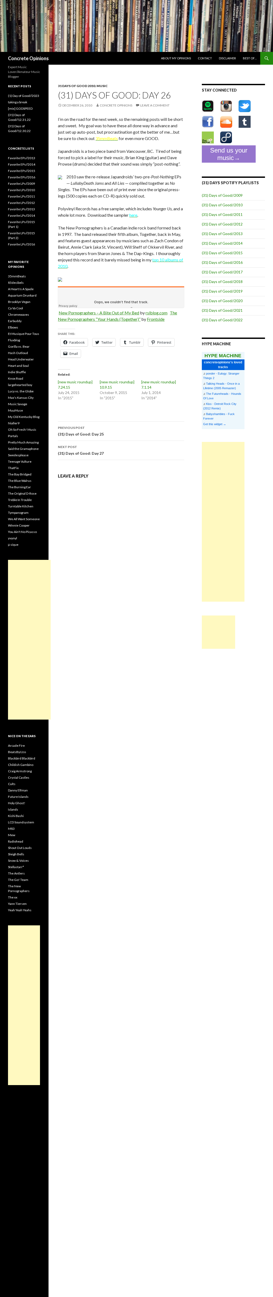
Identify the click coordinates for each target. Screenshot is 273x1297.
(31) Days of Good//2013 (222, 233)
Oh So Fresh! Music (22, 430)
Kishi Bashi (16, 816)
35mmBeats (17, 276)
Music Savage (17, 404)
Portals (13, 436)
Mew (11, 835)
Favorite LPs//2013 (21, 209)
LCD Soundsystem (21, 822)
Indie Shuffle (17, 372)
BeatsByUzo (17, 752)
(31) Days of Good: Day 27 (81, 450)
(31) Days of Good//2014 (222, 243)
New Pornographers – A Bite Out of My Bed (99, 312)
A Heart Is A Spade (21, 289)
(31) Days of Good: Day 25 (81, 431)
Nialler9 (13, 423)
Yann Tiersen (17, 904)
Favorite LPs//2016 (21, 244)
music (102, 86)
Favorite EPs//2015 (21, 171)
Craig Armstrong (20, 771)
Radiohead (15, 841)
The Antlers (16, 873)
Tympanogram (18, 513)
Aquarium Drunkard (22, 295)
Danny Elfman (18, 790)
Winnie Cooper (19, 525)
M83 (11, 829)
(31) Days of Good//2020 (222, 300)
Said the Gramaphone (23, 449)
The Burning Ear (19, 487)
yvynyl (12, 538)
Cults (11, 784)
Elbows (13, 327)
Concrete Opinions (28, 58)
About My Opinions (176, 58)
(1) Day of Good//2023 (23, 96)
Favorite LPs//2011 (21, 196)
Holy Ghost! (16, 803)
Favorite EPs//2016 (21, 177)
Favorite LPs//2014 (21, 215)
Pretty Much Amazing (23, 442)
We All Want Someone (24, 519)
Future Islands (18, 797)
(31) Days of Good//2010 (222, 205)
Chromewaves (18, 315)
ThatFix (13, 468)
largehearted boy (20, 385)
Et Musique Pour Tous (23, 334)
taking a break (17, 102)
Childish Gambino (20, 765)
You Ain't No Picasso (22, 532)
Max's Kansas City (21, 398)
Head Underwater (21, 359)
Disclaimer (227, 58)
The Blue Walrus (19, 481)
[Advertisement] (223, 522)
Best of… (250, 58)
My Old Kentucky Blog (23, 417)
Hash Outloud (18, 353)
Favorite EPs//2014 (21, 164)
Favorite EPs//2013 (21, 158)
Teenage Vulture (19, 461)
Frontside (155, 319)
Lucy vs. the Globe (21, 391)
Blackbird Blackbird (21, 758)
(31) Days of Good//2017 (222, 272)
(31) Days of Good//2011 (222, 214)
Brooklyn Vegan (19, 302)
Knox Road (15, 378)
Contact (205, 58)
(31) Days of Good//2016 (222, 262)
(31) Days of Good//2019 (222, 291)
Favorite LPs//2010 (21, 190)
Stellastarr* (16, 867)
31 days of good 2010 (76, 86)
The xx (12, 897)
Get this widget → (214, 424)
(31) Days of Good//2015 (222, 253)
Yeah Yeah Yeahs (19, 910)
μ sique (13, 545)
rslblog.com (156, 312)
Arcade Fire (16, 746)
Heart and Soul (18, 366)
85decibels (16, 283)
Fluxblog (14, 340)
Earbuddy (15, 321)
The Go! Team (18, 880)
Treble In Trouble (20, 500)
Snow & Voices (18, 861)
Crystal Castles (18, 777)
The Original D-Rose (22, 493)
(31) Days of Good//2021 (222, 310)
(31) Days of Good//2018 (222, 281)
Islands (13, 809)
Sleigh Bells (16, 854)
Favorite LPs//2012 (21, 203)
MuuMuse (15, 410)
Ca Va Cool (15, 308)
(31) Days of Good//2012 (222, 224)
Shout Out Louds (20, 848)
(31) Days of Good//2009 (222, 195)
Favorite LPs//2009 (21, 184)
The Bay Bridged (19, 474)
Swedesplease (18, 455)
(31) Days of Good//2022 (222, 320)
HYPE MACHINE (222, 355)
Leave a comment (155, 105)
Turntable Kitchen (20, 506)
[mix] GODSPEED (20, 108)
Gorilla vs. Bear (19, 346)
